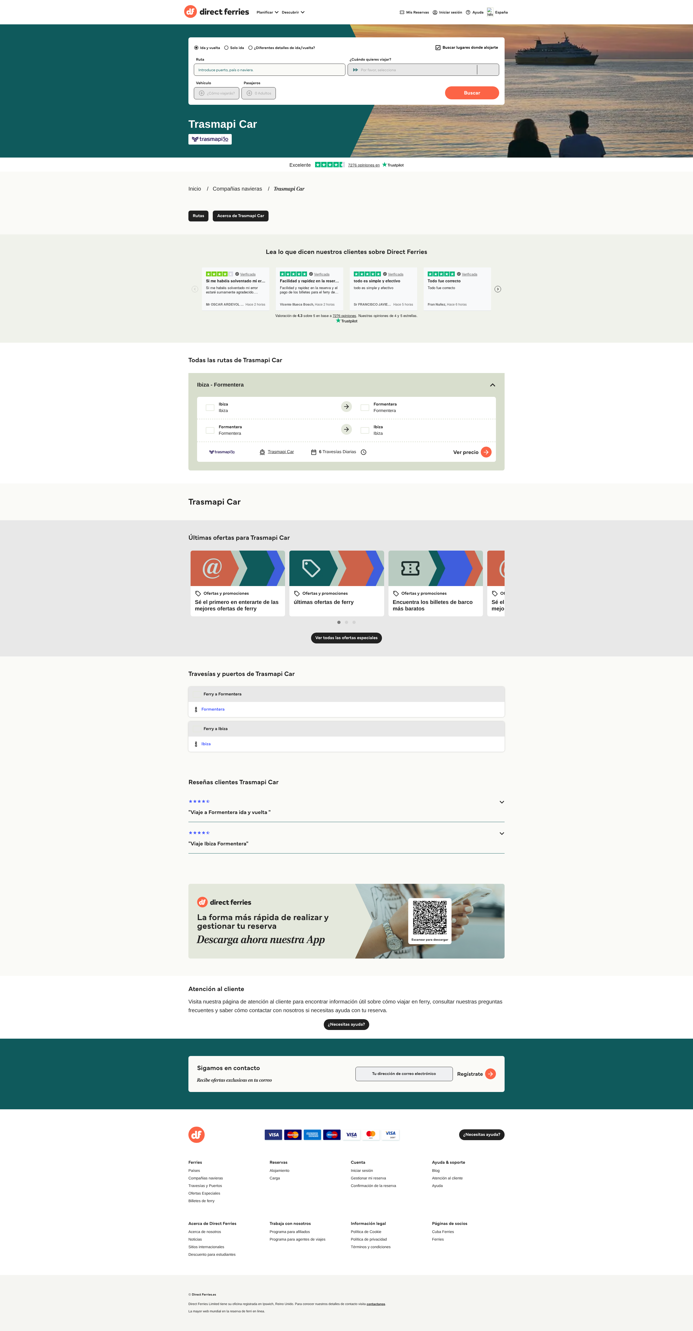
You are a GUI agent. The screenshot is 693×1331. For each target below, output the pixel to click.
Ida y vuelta (210, 47)
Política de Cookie (366, 1231)
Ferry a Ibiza (216, 729)
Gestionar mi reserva (368, 1178)
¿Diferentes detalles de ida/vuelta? (284, 47)
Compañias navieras (237, 189)
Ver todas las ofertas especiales (346, 638)
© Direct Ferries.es (202, 1294)
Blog (436, 1170)
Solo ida (237, 47)
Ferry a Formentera (222, 694)
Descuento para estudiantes (212, 1254)
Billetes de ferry (201, 1201)
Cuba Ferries (443, 1231)
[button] (346, 385)
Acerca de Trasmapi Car (240, 216)
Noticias (195, 1239)
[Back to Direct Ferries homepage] (216, 12)
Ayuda (437, 1185)
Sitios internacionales (206, 1247)
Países (194, 1170)
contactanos (376, 1304)
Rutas (198, 216)
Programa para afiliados (290, 1231)
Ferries (438, 1239)
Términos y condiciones (371, 1247)
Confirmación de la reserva (373, 1185)
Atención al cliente (447, 1178)
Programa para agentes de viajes (297, 1239)
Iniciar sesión (362, 1170)
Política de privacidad (369, 1239)
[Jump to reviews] (346, 164)
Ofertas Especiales (204, 1193)
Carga (275, 1178)
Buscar (472, 93)
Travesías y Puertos (205, 1185)
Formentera (213, 709)
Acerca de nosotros (204, 1231)
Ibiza (206, 744)
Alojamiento (279, 1170)
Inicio (194, 189)
